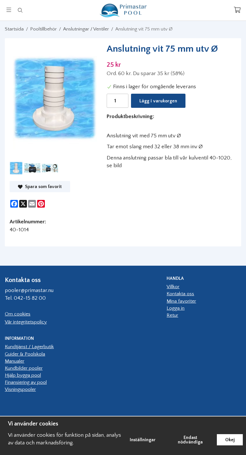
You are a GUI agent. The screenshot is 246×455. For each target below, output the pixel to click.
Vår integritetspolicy (26, 322)
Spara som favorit (42, 186)
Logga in (175, 308)
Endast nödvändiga (190, 440)
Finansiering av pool (26, 382)
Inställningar (143, 439)
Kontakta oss (180, 293)
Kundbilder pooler (24, 368)
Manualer (14, 361)
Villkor (173, 286)
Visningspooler (20, 389)
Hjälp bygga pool (23, 375)
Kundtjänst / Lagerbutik (29, 346)
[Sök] (20, 10)
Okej (229, 439)
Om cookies (17, 314)
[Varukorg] (237, 9)
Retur (172, 315)
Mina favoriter (181, 301)
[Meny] (8, 9)
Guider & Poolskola (25, 354)
